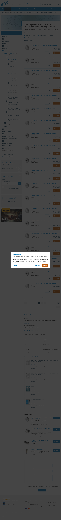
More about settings (44, 259)
